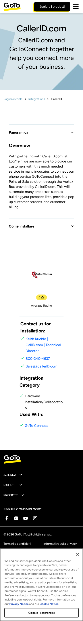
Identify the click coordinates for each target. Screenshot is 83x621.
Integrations (36, 99)
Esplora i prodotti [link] (52, 6)
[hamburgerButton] (75, 6)
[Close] (78, 554)
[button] (41, 130)
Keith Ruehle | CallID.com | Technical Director (43, 345)
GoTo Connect (36, 425)
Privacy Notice (19, 604)
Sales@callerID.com (41, 366)
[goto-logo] (41, 459)
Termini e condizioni (17, 544)
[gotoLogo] (12, 6)
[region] (41, 584)
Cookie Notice (49, 604)
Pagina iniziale (13, 99)
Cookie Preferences (41, 612)
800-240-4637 (38, 358)
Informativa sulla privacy (60, 544)
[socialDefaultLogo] (7, 518)
